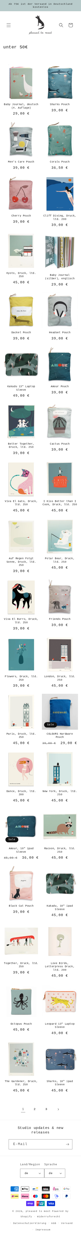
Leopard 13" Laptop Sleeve (60, 1026)
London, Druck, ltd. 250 (59, 678)
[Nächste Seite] (58, 1109)
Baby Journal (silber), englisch (60, 277)
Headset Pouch (59, 332)
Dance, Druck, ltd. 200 (21, 793)
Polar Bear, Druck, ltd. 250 (60, 560)
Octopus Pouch (21, 1024)
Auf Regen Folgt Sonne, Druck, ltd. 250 (21, 562)
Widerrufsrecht (48, 1216)
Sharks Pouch (60, 104)
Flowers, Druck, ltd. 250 (21, 678)
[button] (8, 25)
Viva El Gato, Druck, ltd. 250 (21, 503)
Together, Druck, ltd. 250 (21, 965)
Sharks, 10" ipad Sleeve (60, 1083)
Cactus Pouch (60, 443)
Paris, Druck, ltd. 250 (21, 735)
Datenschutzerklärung (29, 1223)
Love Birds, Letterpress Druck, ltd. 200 (60, 967)
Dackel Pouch (21, 332)
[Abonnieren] (67, 1144)
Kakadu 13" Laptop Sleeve (21, 388)
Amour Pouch (60, 386)
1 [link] (23, 1109)
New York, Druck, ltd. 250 (60, 793)
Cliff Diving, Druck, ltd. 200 (59, 217)
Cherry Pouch (21, 215)
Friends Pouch (59, 619)
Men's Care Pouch (21, 161)
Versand (67, 1223)
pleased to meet (38, 1211)
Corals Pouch (60, 161)
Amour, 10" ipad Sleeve (21, 850)
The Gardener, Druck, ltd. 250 (21, 1083)
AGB (53, 1223)
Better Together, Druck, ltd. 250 (21, 445)
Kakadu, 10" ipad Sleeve (60, 907)
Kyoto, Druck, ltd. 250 (21, 275)
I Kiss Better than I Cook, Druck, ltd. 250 (60, 503)
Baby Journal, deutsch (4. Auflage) (21, 106)
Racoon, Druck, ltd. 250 (59, 850)
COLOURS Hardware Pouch (60, 735)
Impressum (42, 1229)
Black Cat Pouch (21, 905)
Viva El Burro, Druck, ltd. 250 (21, 621)
